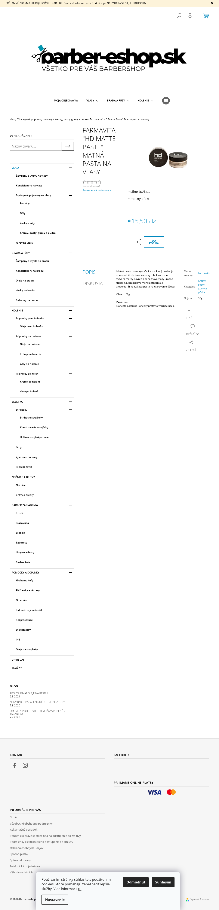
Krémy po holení (30, 381)
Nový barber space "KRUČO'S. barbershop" (37, 702)
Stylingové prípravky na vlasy (33, 195)
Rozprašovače (24, 620)
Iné (18, 639)
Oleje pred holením (31, 326)
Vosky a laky (27, 223)
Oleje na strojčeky (27, 649)
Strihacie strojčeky (31, 417)
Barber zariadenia (25, 505)
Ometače (21, 600)
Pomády (25, 203)
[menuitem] (66, 100)
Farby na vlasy (24, 242)
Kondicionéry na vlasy (29, 185)
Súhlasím (163, 882)
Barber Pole (23, 562)
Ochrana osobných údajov (26, 848)
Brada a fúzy (21, 253)
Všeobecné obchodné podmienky (31, 823)
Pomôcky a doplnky (25, 572)
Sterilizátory (23, 629)
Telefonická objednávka (25, 866)
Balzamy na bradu (27, 300)
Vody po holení (29, 391)
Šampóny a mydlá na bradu (32, 261)
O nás (13, 817)
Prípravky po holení (27, 373)
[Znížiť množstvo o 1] (140, 244)
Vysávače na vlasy (26, 457)
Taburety (21, 542)
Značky (17, 668)
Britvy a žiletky (25, 495)
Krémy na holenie (30, 354)
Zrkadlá (20, 533)
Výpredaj (18, 659)
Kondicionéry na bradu (30, 271)
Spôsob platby (19, 854)
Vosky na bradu (25, 290)
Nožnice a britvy (23, 477)
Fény (19, 447)
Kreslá (20, 513)
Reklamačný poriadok (23, 829)
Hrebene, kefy (24, 580)
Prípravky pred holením (30, 318)
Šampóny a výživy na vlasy (31, 175)
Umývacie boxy (25, 552)
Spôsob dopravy (20, 860)
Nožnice (21, 485)
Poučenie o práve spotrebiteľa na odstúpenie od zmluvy (45, 836)
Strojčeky (21, 409)
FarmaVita (204, 273)
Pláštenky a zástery (28, 590)
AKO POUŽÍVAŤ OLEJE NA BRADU (29, 693)
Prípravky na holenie (28, 336)
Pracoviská (22, 523)
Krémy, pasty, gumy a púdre (38, 233)
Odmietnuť (135, 882)
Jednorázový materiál (29, 610)
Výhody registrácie (21, 872)
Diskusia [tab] (93, 283)
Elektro (17, 402)
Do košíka (154, 242)
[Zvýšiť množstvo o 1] (140, 240)
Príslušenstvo (24, 467)
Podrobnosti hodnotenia (97, 190)
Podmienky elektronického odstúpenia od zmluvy (41, 842)
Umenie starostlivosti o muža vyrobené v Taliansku (37, 712)
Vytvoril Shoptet (200, 899)
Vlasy (15, 168)
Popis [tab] (89, 271)
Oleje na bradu (25, 280)
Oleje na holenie (30, 344)
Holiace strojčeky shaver (35, 437)
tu (79, 888)
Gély (22, 213)
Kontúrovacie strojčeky (34, 427)
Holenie (17, 310)
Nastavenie (55, 899)
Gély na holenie (29, 364)
